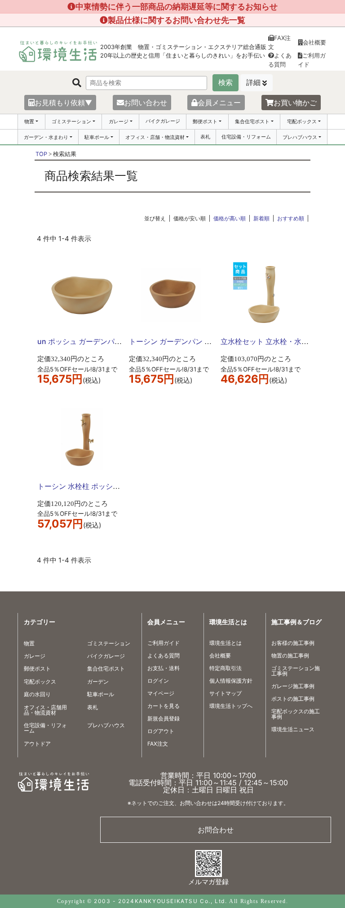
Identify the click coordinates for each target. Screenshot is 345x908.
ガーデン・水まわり (46, 137)
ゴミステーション (71, 121)
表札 (205, 137)
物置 (29, 121)
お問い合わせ (145, 102)
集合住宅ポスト (252, 121)
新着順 (261, 218)
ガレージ (118, 121)
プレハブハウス (300, 137)
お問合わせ (216, 829)
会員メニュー (219, 102)
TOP (41, 154)
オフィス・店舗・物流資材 (155, 137)
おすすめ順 (290, 218)
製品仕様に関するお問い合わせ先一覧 (176, 20)
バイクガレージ (163, 121)
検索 (225, 82)
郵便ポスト (205, 121)
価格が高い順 (229, 218)
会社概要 (314, 42)
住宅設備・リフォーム (246, 137)
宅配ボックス (302, 121)
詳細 (253, 82)
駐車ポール (96, 137)
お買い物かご (295, 102)
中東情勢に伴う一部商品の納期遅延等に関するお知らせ (176, 6)
